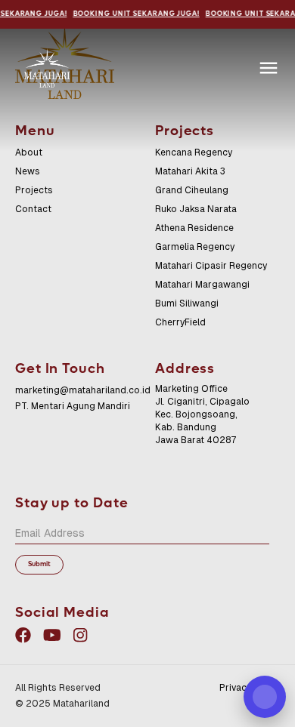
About (28, 152)
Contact (33, 209)
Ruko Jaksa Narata (196, 209)
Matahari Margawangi (202, 284)
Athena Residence (194, 228)
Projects (34, 190)
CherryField (180, 322)
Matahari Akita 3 (190, 171)
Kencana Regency (193, 152)
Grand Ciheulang (191, 190)
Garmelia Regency (194, 247)
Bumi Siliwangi (187, 303)
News (27, 171)
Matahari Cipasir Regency (211, 265)
